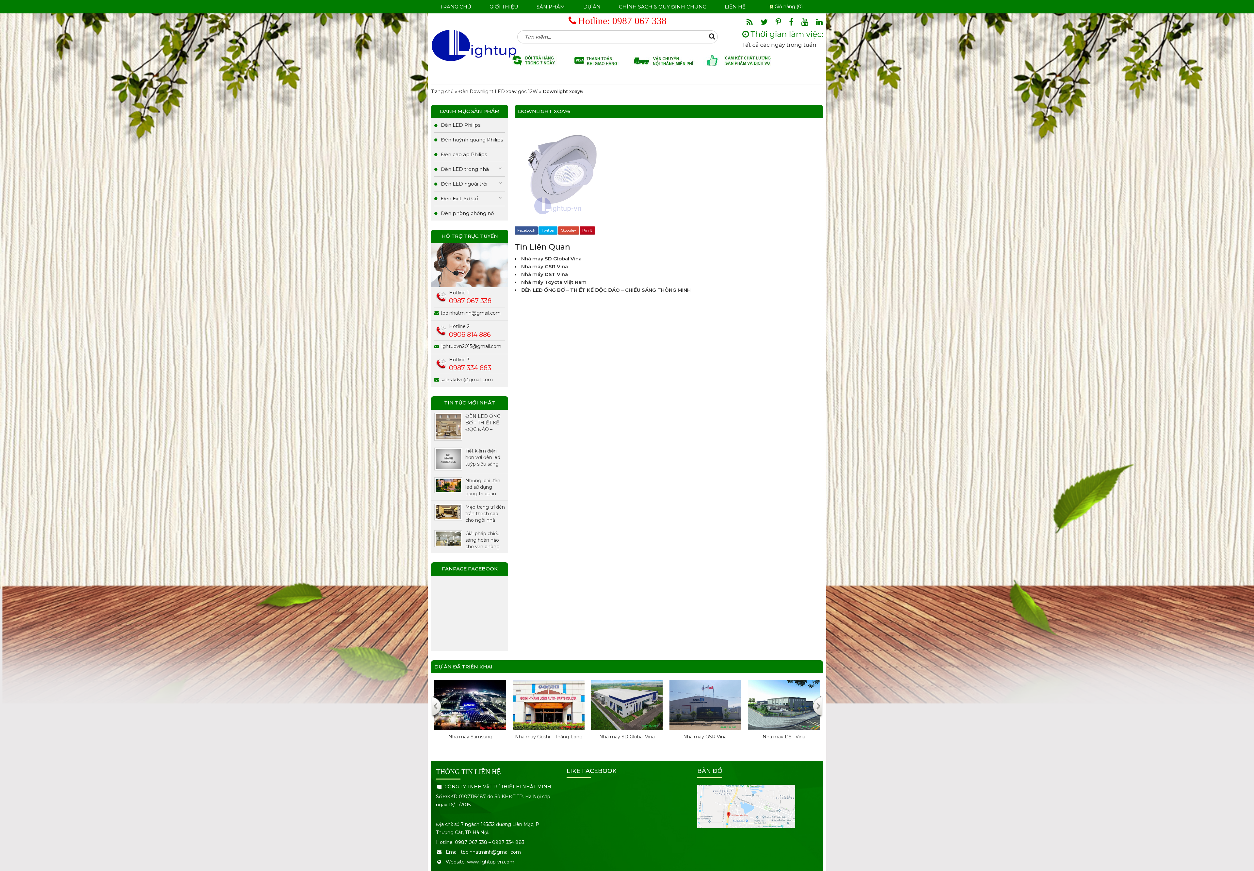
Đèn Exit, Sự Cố (459, 198)
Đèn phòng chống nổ (467, 213)
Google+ (568, 230)
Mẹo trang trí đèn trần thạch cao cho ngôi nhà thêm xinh (485, 513)
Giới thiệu (504, 7)
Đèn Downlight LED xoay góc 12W (498, 91)
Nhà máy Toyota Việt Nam (554, 282)
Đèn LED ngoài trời (464, 184)
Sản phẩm (551, 7)
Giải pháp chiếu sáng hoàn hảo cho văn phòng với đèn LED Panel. (482, 540)
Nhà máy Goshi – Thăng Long (435, 737)
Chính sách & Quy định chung (662, 7)
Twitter (548, 230)
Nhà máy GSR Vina (545, 266)
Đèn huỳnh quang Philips (472, 140)
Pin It (587, 230)
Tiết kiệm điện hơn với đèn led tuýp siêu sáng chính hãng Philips (482, 457)
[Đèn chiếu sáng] (474, 45)
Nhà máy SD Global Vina (551, 258)
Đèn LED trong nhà (465, 169)
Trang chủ (455, 7)
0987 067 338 (639, 20)
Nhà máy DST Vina (544, 274)
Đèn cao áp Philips (464, 154)
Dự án (592, 7)
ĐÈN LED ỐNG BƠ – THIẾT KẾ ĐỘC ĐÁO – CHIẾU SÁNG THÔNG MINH (606, 290)
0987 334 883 (470, 368)
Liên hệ (735, 7)
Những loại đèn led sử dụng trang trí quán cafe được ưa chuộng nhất (482, 487)
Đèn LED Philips (460, 125)
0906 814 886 (470, 334)
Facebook (526, 230)
